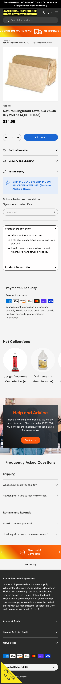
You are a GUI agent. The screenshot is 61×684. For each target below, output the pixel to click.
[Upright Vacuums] (15, 360)
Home (5, 41)
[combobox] (30, 20)
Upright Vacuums (15, 376)
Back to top (30, 564)
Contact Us (30, 440)
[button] (49, 12)
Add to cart (41, 137)
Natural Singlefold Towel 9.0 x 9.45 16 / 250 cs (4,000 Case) (27, 43)
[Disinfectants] (43, 360)
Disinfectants (43, 376)
